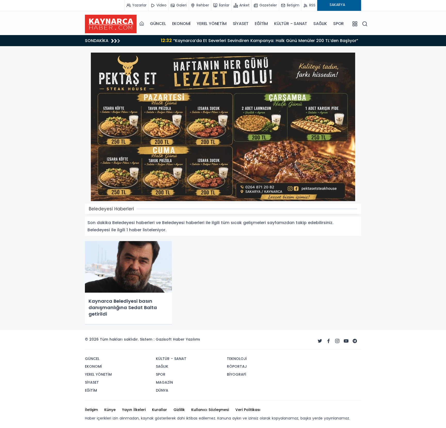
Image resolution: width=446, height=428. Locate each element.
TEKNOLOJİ (237, 358)
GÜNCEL (158, 24)
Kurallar (159, 409)
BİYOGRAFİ (236, 374)
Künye (110, 409)
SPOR (338, 24)
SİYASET (241, 24)
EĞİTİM (261, 24)
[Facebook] (328, 341)
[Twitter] (319, 341)
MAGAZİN (164, 382)
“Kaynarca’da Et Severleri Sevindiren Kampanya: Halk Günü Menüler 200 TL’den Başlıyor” (232, 40)
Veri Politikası (247, 409)
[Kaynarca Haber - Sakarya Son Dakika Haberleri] (111, 23)
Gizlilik (179, 409)
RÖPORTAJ (237, 366)
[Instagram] (337, 341)
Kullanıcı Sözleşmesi (210, 409)
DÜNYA (162, 390)
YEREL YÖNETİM (211, 24)
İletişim (91, 409)
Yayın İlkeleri (134, 409)
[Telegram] (354, 341)
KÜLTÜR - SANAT (290, 24)
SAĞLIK (320, 24)
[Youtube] (346, 341)
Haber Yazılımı (186, 339)
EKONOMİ (181, 24)
